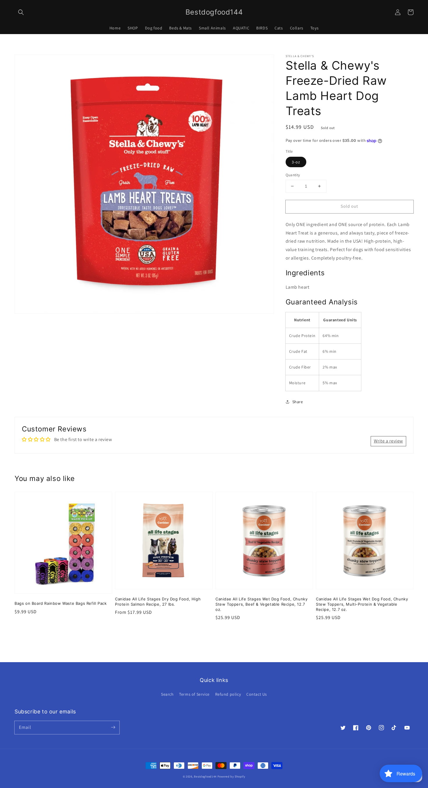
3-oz (296, 162)
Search (167, 694)
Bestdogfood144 (205, 776)
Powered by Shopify (231, 776)
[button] (21, 12)
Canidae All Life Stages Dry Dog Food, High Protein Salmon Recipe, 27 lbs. (158, 602)
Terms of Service (194, 694)
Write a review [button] (388, 441)
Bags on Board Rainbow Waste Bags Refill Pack (61, 603)
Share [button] (297, 401)
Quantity (293, 174)
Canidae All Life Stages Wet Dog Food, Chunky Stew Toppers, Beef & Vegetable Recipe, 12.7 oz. (261, 604)
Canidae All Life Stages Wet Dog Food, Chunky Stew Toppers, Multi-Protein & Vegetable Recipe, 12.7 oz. (362, 604)
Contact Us (256, 694)
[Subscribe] (113, 727)
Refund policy (228, 694)
